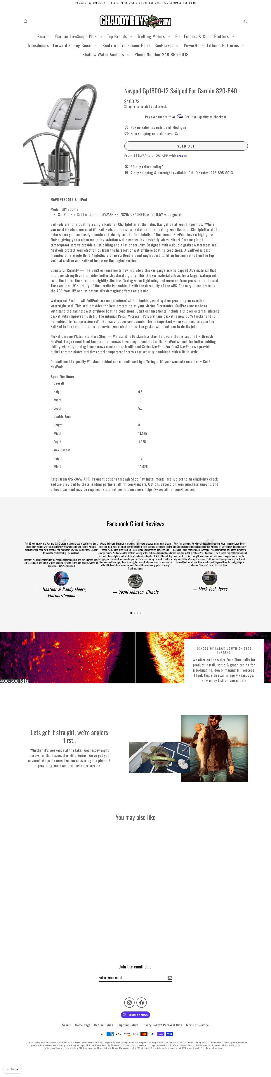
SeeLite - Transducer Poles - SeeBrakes (139, 45)
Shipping (130, 106)
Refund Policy (103, 1025)
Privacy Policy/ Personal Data (162, 1025)
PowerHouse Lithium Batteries (212, 45)
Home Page (83, 1025)
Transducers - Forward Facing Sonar (60, 45)
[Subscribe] (169, 977)
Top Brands (117, 36)
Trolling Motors (151, 36)
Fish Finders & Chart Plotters (202, 36)
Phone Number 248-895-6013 (162, 54)
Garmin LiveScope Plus (76, 36)
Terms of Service (197, 1025)
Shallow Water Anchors (103, 54)
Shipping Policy (127, 1025)
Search (43, 36)
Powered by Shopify (215, 1048)
